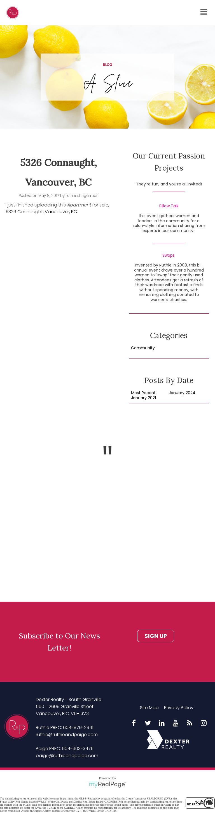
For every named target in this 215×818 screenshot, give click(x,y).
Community (143, 348)
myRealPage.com (108, 785)
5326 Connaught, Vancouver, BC (41, 211)
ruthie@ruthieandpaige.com (67, 734)
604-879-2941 (78, 727)
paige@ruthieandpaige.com (67, 755)
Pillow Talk (169, 206)
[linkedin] (162, 723)
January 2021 (143, 398)
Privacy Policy (178, 707)
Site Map (149, 707)
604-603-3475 (78, 748)
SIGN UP (155, 636)
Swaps (168, 255)
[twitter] (148, 723)
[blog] (190, 723)
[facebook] (134, 723)
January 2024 (182, 393)
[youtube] (176, 723)
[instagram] (204, 723)
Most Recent (143, 393)
